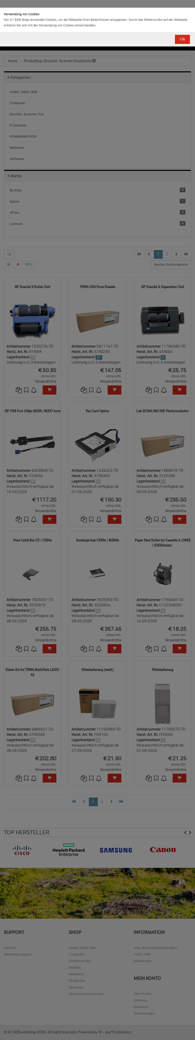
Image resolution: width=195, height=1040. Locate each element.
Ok (182, 39)
